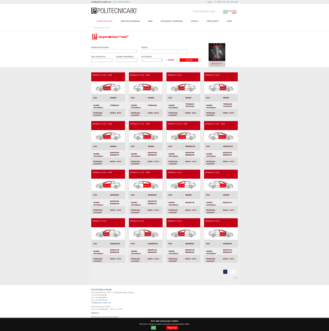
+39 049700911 (101, 297)
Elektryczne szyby (105, 21)
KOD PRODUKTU (98, 56)
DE (232, 2)
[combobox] (114, 51)
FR (224, 2)
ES (228, 2)
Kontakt (194, 21)
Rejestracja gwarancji (130, 21)
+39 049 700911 (123, 2)
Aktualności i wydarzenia (172, 21)
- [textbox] (92, 51)
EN (219, 2)
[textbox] (143, 51)
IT (215, 2)
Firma (150, 21)
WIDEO (229, 21)
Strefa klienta (213, 21)
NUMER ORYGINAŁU (125, 56)
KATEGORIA (146, 56)
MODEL (144, 47)
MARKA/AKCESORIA (100, 47)
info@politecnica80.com (101, 2)
